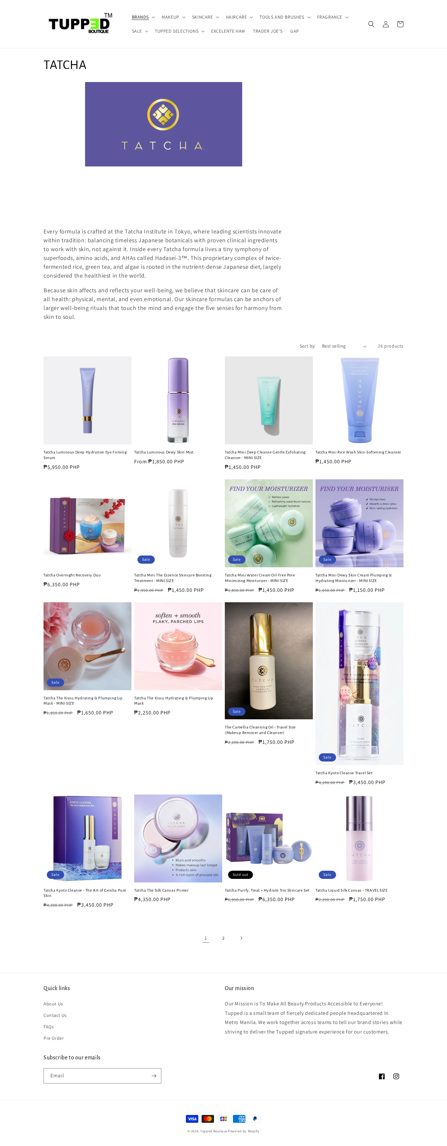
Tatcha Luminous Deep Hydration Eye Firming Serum (85, 455)
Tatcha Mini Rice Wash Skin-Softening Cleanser (358, 452)
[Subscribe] (154, 1076)
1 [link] (206, 937)
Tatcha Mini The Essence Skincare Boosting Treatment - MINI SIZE (173, 578)
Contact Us (55, 1015)
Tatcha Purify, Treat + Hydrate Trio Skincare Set (267, 890)
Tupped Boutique (213, 1131)
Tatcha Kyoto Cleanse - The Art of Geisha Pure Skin (85, 893)
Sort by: (307, 346)
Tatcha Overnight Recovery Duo (72, 575)
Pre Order (54, 1038)
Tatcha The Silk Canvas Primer (161, 890)
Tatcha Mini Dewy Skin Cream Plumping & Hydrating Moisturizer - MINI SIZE (353, 578)
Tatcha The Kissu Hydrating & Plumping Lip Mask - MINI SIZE (83, 701)
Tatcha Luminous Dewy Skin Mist (164, 452)
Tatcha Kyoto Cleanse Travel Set (344, 773)
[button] (143, 17)
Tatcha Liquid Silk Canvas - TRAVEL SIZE (351, 890)
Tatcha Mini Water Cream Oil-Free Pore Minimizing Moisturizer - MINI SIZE (260, 578)
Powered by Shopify (243, 1131)
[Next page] (241, 938)
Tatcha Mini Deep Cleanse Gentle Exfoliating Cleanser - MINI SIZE (265, 455)
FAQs (49, 1027)
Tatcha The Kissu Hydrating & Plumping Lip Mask (173, 701)
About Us (53, 1004)
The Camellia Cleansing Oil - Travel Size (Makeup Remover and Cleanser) (260, 730)
